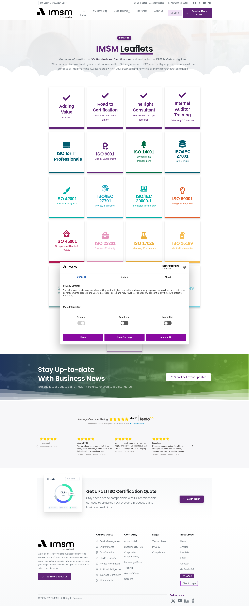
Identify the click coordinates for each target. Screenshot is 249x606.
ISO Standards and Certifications (110, 59)
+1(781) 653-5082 (179, 2)
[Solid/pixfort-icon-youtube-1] (180, 600)
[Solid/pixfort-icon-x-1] (173, 600)
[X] (199, 3)
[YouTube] (204, 3)
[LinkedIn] (209, 3)
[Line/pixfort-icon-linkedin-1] (186, 600)
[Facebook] (194, 3)
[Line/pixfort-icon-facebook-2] (193, 600)
